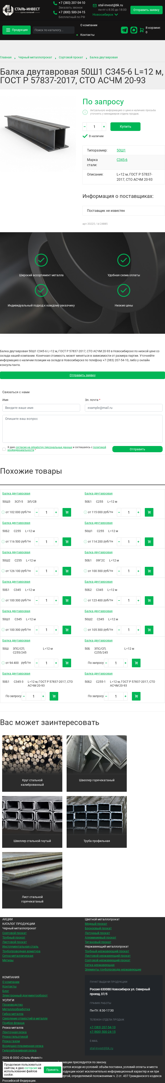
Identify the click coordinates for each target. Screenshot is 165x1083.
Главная (6, 57)
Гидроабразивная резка (19, 1050)
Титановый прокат (98, 942)
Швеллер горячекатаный (97, 780)
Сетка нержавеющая (100, 965)
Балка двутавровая (104, 57)
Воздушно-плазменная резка (22, 1046)
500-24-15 (72, 12)
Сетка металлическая (17, 955)
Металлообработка (16, 1009)
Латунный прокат (97, 933)
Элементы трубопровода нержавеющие (113, 969)
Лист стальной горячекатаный (32, 899)
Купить (125, 126)
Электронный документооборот (25, 995)
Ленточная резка (14, 1032)
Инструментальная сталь (20, 946)
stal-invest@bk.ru (110, 5)
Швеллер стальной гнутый (32, 841)
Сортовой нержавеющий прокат (107, 960)
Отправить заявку (83, 375)
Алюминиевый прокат (100, 937)
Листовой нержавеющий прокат (108, 955)
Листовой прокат (14, 942)
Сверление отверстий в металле (24, 1018)
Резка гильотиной (15, 1036)
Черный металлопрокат (35, 57)
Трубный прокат (13, 937)
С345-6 (122, 160)
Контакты (87, 34)
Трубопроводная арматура (21, 951)
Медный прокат (96, 923)
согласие (30, 1068)
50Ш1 (121, 150)
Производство (12, 1004)
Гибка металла (12, 1014)
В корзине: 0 (153, 30)
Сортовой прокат (71, 57)
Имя (5, 400)
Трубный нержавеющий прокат (107, 951)
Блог (5, 991)
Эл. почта (92, 400)
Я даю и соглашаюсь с (57, 449)
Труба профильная (97, 841)
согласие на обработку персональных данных (44, 447)
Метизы (8, 960)
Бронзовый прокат (98, 928)
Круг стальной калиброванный (32, 782)
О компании (88, 25)
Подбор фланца (13, 1023)
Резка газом (11, 1041)
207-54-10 (72, 3)
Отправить (137, 449)
